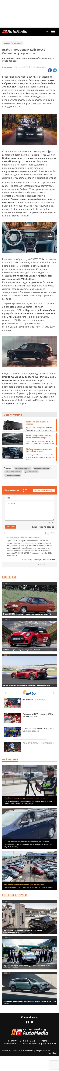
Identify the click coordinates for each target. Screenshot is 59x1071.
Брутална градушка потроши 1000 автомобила (24, 884)
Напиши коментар (43, 490)
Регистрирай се (46, 527)
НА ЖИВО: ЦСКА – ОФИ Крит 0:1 (36, 699)
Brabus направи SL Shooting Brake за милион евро (38, 436)
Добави (10, 526)
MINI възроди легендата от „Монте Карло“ (21, 650)
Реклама (31, 1040)
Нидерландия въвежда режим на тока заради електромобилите (23, 931)
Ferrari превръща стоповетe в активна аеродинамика (26, 685)
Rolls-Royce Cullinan (41, 468)
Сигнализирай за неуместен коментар (38, 559)
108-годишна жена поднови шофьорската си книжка (26, 841)
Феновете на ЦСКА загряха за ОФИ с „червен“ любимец (38, 715)
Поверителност (10, 1043)
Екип (22, 1040)
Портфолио (43, 1040)
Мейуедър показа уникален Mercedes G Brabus (39, 450)
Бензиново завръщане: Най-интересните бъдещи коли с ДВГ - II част (29, 1002)
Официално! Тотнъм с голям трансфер (39, 743)
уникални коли (31, 472)
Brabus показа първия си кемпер (37, 423)
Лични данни (49, 1043)
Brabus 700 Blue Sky (22, 468)
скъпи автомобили (13, 472)
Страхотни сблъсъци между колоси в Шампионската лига (38, 729)
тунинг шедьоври (13, 475)
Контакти (12, 1040)
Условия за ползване (30, 1043)
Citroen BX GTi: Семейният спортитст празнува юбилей (27, 614)
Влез (34, 527)
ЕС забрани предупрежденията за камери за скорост (26, 798)
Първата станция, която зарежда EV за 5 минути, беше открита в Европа (26, 966)
